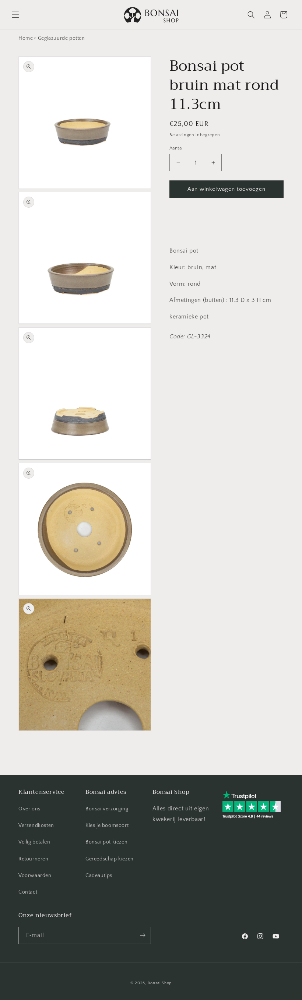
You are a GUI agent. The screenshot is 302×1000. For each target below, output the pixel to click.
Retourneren (33, 859)
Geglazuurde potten (61, 38)
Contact (27, 892)
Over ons (29, 809)
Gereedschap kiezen (109, 859)
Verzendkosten (36, 825)
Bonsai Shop (160, 983)
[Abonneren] (142, 935)
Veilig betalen (34, 842)
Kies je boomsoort (107, 825)
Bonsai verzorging (106, 809)
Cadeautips (98, 875)
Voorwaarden (35, 875)
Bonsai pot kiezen (106, 842)
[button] (15, 15)
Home (25, 38)
